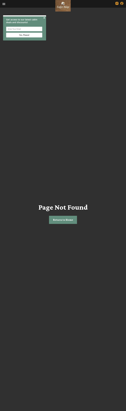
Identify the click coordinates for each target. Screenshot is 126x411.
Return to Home (63, 219)
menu (4, 4)
